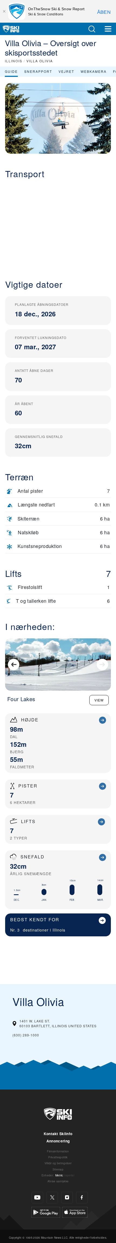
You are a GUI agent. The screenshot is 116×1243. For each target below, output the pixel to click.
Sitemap (58, 1169)
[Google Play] (45, 1211)
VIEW (99, 700)
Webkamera (94, 71)
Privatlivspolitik (57, 1157)
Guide (11, 71)
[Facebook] (82, 1197)
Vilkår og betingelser (58, 1163)
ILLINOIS (13, 61)
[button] (92, 29)
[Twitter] (52, 1197)
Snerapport (38, 71)
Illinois (59, 930)
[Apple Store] (75, 1211)
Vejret (66, 71)
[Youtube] (37, 1197)
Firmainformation (58, 1151)
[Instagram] (67, 1197)
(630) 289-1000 (25, 1035)
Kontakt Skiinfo (58, 1133)
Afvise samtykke (58, 1181)
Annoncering (58, 1140)
